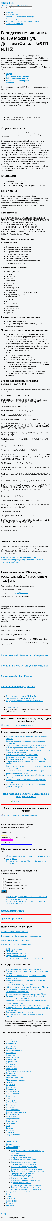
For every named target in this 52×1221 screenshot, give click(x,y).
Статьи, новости (13, 1146)
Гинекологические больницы (23, 1162)
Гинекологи (11, 1055)
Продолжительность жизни (18, 1192)
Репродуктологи (13, 1119)
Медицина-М (12, 1141)
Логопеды (10, 1073)
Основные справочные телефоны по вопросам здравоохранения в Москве (26, 771)
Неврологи (11, 1087)
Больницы (10, 12)
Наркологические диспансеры (24, 1167)
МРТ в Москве (12, 951)
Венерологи (11, 1048)
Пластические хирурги (16, 1112)
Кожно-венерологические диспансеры (27, 1171)
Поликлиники (12, 14)
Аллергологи (11, 1041)
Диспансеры (11, 19)
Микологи (10, 1082)
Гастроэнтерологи (14, 1050)
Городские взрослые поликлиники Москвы (24, 701)
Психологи (11, 1107)
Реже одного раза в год (14, 888)
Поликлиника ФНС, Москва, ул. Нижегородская (24, 665)
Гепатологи (11, 1053)
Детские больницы (19, 1155)
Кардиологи (11, 1066)
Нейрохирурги (12, 1091)
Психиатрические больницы (23, 1160)
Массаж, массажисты (15, 1078)
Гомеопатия (11, 1059)
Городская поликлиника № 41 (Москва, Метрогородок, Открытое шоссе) (23, 697)
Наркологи (10, 1084)
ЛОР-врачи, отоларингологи (18, 1071)
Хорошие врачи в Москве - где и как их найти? (26, 745)
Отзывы (10, 83)
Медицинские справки (16, 953)
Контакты (10, 1205)
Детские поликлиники (21, 1182)
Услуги (9, 74)
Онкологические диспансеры (23, 1164)
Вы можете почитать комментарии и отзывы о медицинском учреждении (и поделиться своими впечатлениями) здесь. (22, 559)
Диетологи (10, 1064)
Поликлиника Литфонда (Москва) (18, 686)
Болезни (9, 1144)
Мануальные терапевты (16, 1080)
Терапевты (10, 1123)
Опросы (9, 1196)
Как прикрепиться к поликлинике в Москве (25, 748)
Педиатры (10, 1100)
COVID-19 (10, 1198)
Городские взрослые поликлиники (26, 1180)
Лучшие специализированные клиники (23, 21)
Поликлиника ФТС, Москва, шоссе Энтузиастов (24, 655)
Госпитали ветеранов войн (22, 1178)
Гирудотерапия (12, 1057)
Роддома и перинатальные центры (26, 1189)
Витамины (10, 1203)
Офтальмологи (12, 1094)
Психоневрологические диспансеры (26, 1169)
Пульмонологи (12, 1114)
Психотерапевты (13, 1110)
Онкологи (10, 1096)
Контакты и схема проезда (18, 80)
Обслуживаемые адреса (17, 78)
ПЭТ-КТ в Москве (14, 949)
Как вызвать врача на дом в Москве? (22, 755)
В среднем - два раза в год (15, 882)
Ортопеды (10, 1098)
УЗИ (8, 1126)
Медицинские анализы (16, 956)
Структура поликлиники (17, 76)
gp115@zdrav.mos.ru (21, 593)
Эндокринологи (13, 1135)
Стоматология (12, 1121)
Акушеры (10, 1039)
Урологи (9, 1128)
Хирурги (10, 1132)
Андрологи (11, 1043)
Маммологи (11, 1075)
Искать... (5, 8)
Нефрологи (11, 1089)
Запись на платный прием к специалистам (24, 958)
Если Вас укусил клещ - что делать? (21, 757)
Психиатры (11, 1105)
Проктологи (11, 1103)
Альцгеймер (11, 1201)
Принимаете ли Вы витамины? (14, 932)
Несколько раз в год (13, 879)
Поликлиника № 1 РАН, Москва (16, 676)
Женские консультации (21, 1176)
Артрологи (11, 1046)
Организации (12, 1148)
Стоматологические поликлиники (26, 1185)
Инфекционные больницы (22, 1157)
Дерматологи (11, 1062)
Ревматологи (11, 1116)
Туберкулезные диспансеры (23, 1173)
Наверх (4, 1213)
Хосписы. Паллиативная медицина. (26, 1187)
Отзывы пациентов (14, 24)
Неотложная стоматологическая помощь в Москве (27, 759)
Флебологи (11, 1130)
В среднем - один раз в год (16, 885)
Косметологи (11, 1069)
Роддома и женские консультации (20, 17)
